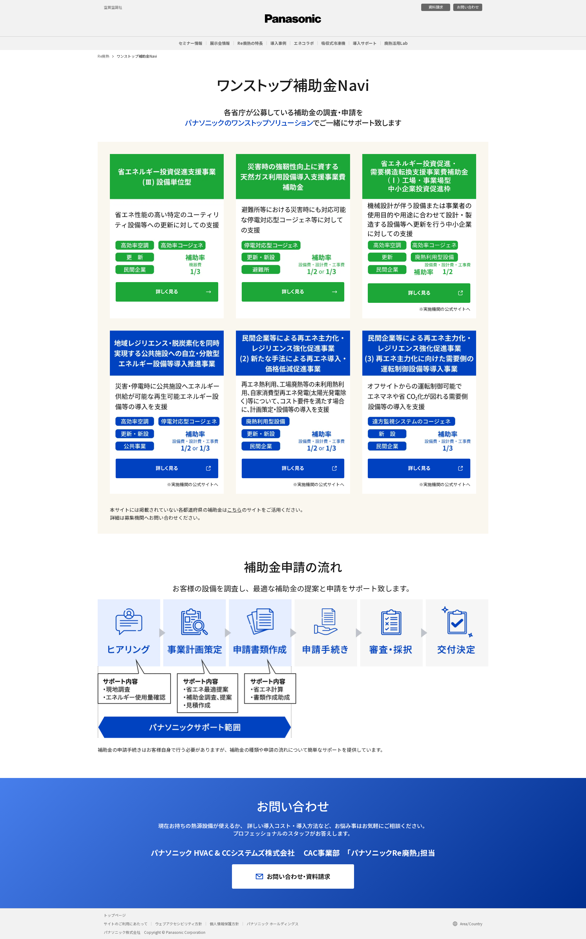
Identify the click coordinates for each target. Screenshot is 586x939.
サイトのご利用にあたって (125, 923)
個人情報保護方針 (224, 923)
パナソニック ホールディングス (272, 923)
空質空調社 (113, 7)
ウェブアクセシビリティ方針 (178, 923)
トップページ (115, 915)
